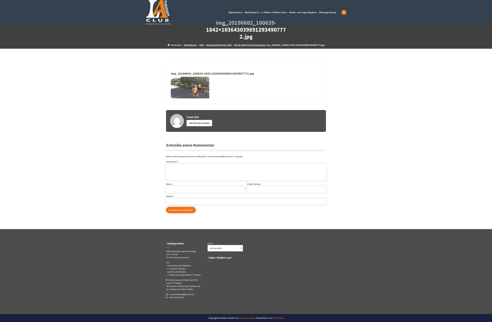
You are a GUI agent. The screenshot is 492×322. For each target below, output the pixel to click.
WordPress (278, 317)
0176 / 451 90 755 (176, 297)
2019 (201, 45)
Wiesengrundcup (327, 12)
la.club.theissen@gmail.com (181, 294)
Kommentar (172, 161)
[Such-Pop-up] (343, 12)
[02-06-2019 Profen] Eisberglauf (250, 45)
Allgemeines (234, 12)
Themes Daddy (247, 317)
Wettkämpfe (251, 12)
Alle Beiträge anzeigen (199, 123)
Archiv (210, 243)
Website (169, 196)
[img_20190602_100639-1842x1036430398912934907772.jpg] (246, 87)
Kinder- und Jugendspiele (302, 12)
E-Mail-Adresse (254, 184)
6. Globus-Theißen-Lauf (274, 12)
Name (169, 184)
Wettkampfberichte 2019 (219, 45)
